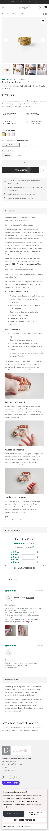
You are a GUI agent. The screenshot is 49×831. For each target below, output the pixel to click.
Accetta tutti (13, 814)
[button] (43, 40)
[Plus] (44, 162)
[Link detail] (4, 777)
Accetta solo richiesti (35, 813)
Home (3, 14)
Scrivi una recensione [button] (24, 568)
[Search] (39, 7)
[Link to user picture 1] (10, 630)
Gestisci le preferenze (24, 820)
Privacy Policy (8, 826)
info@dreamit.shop (9, 770)
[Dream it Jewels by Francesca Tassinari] (25, 7)
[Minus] (5, 162)
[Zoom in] (43, 21)
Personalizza (20, 170)
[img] (10, 591)
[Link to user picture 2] (23, 630)
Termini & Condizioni (22, 826)
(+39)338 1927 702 (8, 767)
